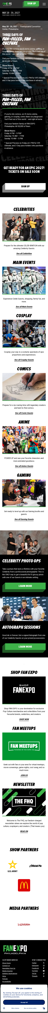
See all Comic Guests (24, 413)
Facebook (35, 968)
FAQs (4, 976)
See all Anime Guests (24, 466)
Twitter (34, 963)
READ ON (24, 831)
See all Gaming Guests (24, 519)
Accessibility (6, 981)
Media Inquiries (7, 971)
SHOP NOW (24, 719)
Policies (5, 979)
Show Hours (6, 963)
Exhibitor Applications (9, 973)
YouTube (35, 971)
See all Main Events (24, 307)
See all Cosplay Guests (24, 360)
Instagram (35, 965)
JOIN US (24, 775)
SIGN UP (31, 3)
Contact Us (6, 966)
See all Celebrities (24, 253)
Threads (34, 976)
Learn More (25, 586)
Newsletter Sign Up (8, 968)
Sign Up (25, 186)
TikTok (34, 973)
